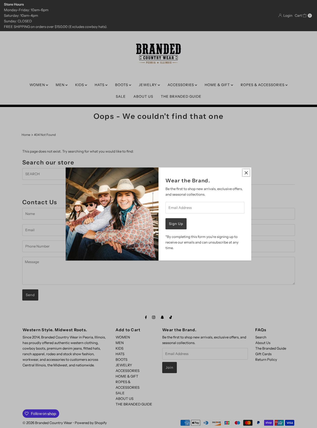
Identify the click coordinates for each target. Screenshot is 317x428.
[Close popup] (246, 173)
